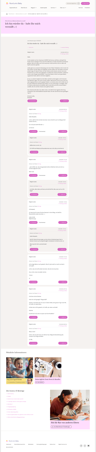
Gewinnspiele (43, 7)
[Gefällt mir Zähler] (64, 100)
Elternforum (24, 7)
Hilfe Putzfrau (11, 393)
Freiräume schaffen (12, 409)
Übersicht (31, 47)
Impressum (8, 444)
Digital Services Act (62, 444)
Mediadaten (30, 444)
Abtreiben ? (10, 404)
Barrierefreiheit (9, 447)
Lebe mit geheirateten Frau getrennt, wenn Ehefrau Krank (20, 414)
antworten (34, 131)
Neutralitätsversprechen (19, 444)
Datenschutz (52, 444)
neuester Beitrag (65, 47)
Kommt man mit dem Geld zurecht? (15, 399)
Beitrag (39, 113)
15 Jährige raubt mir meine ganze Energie (17, 401)
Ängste (9, 396)
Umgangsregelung (12, 406)
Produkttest (87, 7)
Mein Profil (86, 3)
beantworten (33, 100)
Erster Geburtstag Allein (13, 412)
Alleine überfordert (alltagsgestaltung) (16, 417)
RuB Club (81, 7)
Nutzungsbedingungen (42, 444)
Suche (79, 3)
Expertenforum (13, 7)
